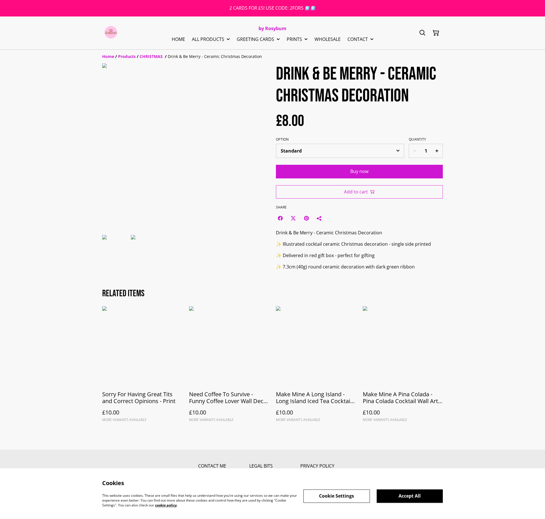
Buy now (359, 171)
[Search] (422, 33)
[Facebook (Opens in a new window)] (280, 218)
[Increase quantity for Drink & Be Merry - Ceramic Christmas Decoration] (437, 151)
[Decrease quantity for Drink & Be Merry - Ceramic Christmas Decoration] (414, 151)
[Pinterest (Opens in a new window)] (306, 218)
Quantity (417, 139)
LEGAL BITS (261, 466)
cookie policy (166, 505)
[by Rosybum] (111, 33)
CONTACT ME (212, 466)
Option (282, 139)
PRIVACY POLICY (317, 466)
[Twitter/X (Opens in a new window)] (293, 218)
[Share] (319, 218)
